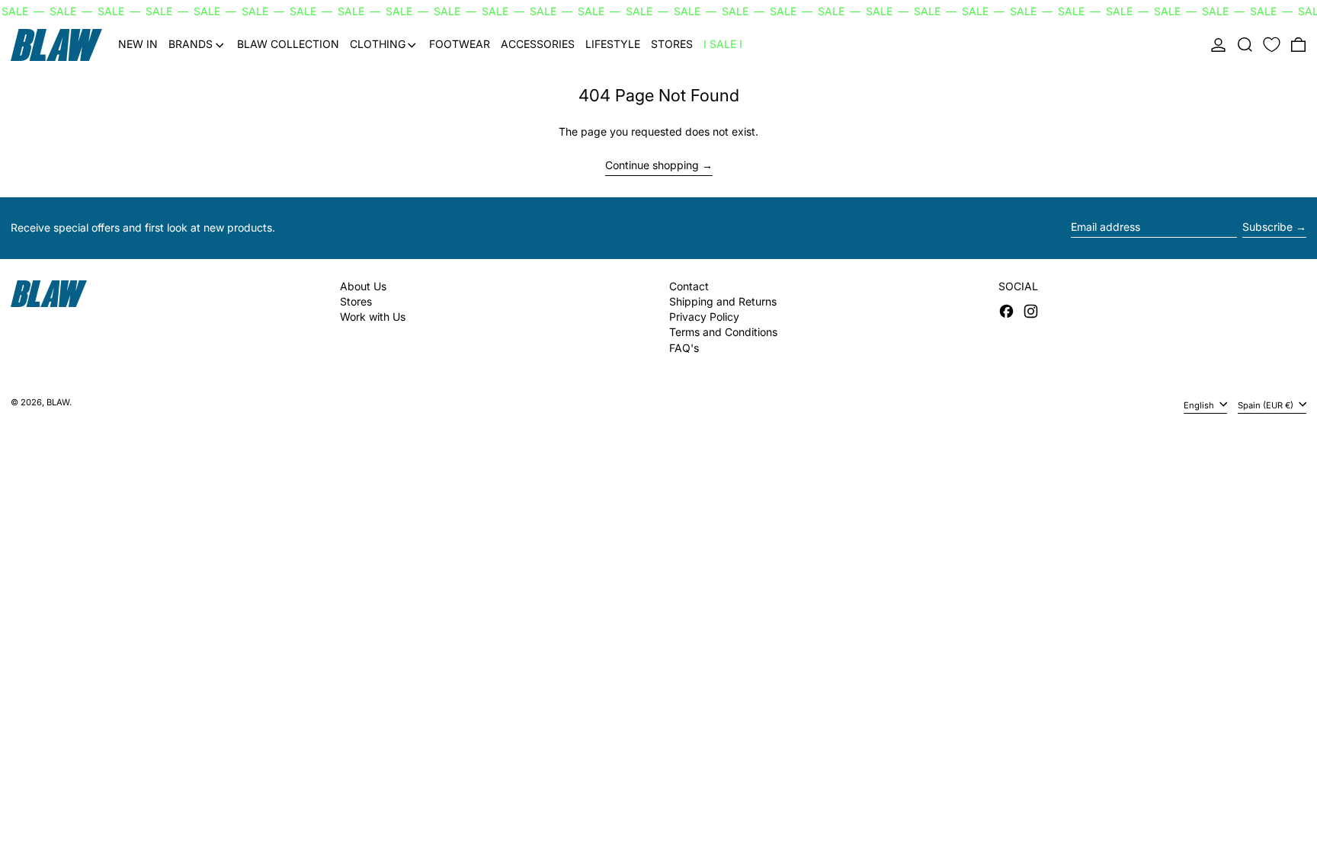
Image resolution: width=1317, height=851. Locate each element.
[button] (1245, 45)
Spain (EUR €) (1267, 405)
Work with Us (372, 316)
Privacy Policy (704, 316)
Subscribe (1267, 226)
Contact (689, 286)
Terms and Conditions (723, 331)
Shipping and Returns (723, 301)
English (1200, 405)
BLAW (57, 402)
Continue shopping (652, 165)
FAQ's (684, 347)
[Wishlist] (1272, 45)
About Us (363, 286)
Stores (356, 301)
